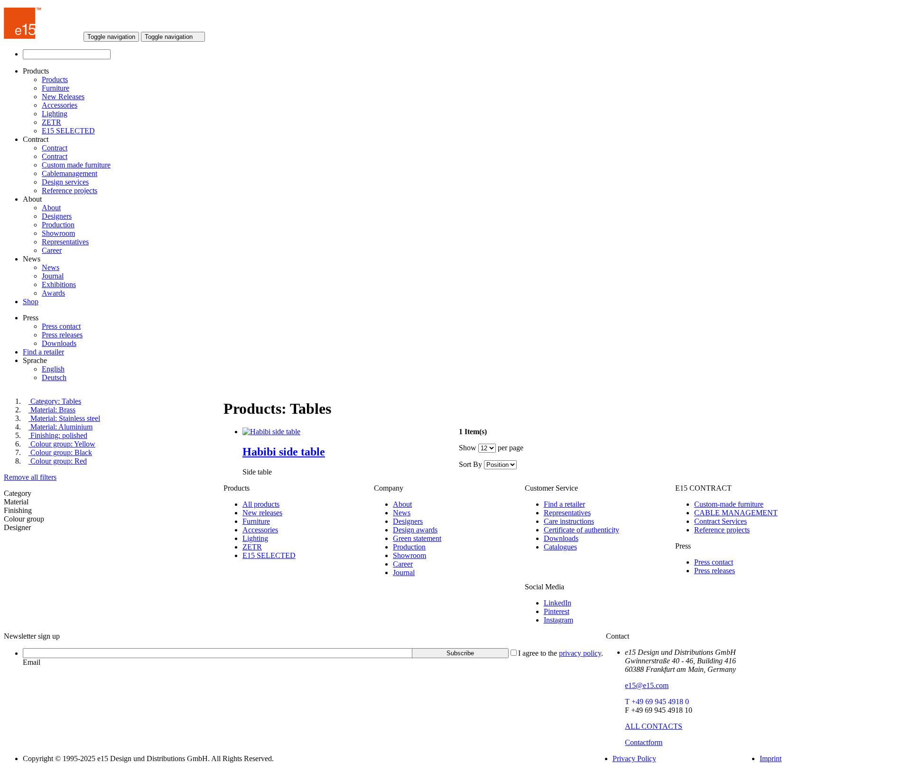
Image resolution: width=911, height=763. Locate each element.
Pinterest (556, 611)
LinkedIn (557, 603)
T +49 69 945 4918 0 (657, 702)
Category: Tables (54, 401)
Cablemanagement (69, 173)
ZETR (51, 122)
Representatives (65, 242)
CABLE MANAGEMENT (736, 513)
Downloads (59, 343)
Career (52, 250)
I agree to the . (560, 653)
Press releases (62, 335)
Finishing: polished (57, 435)
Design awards (415, 530)
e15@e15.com (647, 685)
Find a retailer (43, 352)
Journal (53, 276)
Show (467, 448)
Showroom (58, 233)
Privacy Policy (634, 758)
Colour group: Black (60, 452)
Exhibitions (59, 284)
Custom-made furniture (728, 504)
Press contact (61, 326)
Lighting (54, 114)
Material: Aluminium (60, 427)
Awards (53, 293)
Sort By (470, 464)
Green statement (417, 538)
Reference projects (69, 190)
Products (55, 79)
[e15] (23, 36)
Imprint (770, 758)
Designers (57, 216)
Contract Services (720, 521)
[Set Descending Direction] (521, 464)
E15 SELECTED (68, 131)
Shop (30, 302)
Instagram (558, 620)
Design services (65, 182)
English (53, 369)
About (51, 208)
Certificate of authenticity (581, 530)
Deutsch (54, 377)
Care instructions (569, 521)
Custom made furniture (76, 165)
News (50, 267)
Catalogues (560, 547)
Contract (54, 148)
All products (260, 504)
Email (31, 662)
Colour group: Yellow (61, 444)
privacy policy (580, 653)
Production (58, 225)
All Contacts (653, 726)
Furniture (55, 88)
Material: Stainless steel (64, 418)
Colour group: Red (57, 461)
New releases (262, 513)
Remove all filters (30, 477)
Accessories (59, 105)
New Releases (63, 97)
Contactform (643, 742)
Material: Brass (51, 410)
